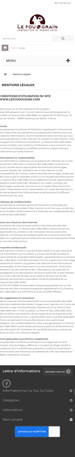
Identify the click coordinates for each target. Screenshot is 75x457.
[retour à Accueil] (5, 74)
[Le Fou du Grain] (37, 22)
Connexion (64, 3)
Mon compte (13, 419)
